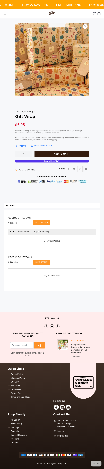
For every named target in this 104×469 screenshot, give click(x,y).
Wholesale (15, 386)
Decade (14, 443)
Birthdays (15, 427)
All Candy (15, 420)
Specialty (15, 431)
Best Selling (16, 424)
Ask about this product (43, 146)
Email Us (60, 431)
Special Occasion (19, 435)
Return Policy (17, 374)
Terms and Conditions (20, 397)
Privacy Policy (17, 393)
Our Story (15, 382)
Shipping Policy (18, 378)
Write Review (41, 223)
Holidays (15, 439)
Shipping (22, 146)
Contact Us (16, 389)
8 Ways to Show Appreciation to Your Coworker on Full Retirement (80, 349)
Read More (76, 357)
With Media (44, 232)
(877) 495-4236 (62, 436)
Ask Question (41, 262)
